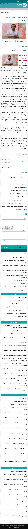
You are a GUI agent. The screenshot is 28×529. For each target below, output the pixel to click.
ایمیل (24, 221)
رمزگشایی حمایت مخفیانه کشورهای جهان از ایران (16, 304)
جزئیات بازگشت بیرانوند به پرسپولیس (18, 197)
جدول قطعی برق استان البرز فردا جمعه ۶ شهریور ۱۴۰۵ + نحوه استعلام (14, 419)
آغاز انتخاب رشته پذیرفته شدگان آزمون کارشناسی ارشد (15, 287)
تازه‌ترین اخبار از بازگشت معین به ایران (18, 334)
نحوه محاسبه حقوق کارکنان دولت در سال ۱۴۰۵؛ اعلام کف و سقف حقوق (15, 351)
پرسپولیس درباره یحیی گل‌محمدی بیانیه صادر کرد (16, 184)
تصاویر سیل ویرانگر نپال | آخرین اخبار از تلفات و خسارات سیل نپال (14, 346)
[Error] (2, 167)
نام (24, 218)
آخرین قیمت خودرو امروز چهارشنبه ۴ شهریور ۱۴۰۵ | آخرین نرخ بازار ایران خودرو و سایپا (14, 379)
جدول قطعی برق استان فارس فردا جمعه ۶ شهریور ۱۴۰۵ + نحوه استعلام (14, 429)
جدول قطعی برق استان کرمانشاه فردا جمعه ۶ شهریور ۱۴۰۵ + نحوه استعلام (14, 261)
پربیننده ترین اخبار (20, 247)
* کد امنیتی (24, 225)
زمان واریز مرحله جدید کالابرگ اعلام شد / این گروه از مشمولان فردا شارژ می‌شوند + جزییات (16, 364)
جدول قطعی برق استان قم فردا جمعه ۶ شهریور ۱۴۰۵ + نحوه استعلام (15, 439)
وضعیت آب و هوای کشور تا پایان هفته (18, 331)
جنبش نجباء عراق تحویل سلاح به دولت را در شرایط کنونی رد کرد (14, 266)
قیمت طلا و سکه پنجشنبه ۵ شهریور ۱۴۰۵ (18, 254)
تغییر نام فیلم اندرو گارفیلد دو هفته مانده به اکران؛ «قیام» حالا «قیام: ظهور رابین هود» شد (14, 374)
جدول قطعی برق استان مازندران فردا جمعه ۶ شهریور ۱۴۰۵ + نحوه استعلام (14, 271)
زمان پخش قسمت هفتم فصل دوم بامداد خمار (17, 342)
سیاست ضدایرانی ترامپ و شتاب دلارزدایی (17, 310)
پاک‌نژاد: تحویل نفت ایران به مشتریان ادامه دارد (16, 398)
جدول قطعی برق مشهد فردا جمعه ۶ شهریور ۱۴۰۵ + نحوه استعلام (15, 413)
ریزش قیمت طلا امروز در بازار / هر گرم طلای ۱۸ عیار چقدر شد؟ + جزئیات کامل (14, 390)
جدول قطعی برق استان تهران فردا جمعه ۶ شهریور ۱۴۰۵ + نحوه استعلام (14, 444)
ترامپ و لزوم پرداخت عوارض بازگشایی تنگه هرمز (16, 307)
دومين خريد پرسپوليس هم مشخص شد (18, 178)
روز (24, 250)
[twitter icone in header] (3, 4)
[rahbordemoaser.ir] (22, 5)
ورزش (18, 46)
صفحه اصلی (24, 46)
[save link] (8, 162)
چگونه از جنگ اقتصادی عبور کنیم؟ (19, 297)
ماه (12, 250)
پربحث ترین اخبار (7, 247)
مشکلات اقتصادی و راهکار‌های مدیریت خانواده (16, 313)
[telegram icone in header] (7, 4)
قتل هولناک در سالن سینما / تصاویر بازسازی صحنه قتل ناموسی (15, 338)
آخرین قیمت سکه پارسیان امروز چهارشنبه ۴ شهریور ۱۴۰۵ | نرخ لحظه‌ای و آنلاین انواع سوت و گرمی (14, 384)
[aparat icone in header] (5, 4)
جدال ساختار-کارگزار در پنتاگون (20, 316)
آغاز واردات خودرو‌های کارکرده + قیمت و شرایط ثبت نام (15, 355)
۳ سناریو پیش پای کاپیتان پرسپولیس (18, 190)
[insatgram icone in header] (1, 4)
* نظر (24, 230)
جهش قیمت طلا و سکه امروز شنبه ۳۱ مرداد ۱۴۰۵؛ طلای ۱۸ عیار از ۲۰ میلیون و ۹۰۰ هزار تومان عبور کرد (14, 326)
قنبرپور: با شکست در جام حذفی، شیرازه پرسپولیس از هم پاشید (14, 206)
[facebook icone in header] (5, 159)
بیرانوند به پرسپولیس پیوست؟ (20, 187)
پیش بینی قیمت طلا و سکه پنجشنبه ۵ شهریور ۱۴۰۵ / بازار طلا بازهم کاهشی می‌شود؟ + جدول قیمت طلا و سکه (14, 359)
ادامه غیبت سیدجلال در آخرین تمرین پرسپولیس (16, 203)
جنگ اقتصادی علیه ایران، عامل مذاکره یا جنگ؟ (16, 300)
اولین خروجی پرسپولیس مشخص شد (18, 181)
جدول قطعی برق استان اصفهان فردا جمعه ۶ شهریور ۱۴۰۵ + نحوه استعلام (15, 434)
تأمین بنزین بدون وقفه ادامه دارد (19, 280)
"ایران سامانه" (11, 527)
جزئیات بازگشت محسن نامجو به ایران (18, 283)
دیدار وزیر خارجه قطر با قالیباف (20, 401)
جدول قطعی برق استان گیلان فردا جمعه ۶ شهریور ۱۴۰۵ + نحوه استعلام (14, 424)
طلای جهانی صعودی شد (21, 290)
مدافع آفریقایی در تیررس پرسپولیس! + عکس (17, 200)
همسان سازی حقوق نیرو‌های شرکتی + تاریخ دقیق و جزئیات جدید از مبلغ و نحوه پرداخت (15, 369)
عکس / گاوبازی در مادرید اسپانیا (19, 257)
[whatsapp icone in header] (8, 159)
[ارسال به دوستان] (5, 162)
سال (6, 250)
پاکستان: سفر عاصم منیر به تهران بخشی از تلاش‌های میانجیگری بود (16, 276)
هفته (18, 250)
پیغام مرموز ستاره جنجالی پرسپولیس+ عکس (17, 193)
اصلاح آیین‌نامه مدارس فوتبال (20, 209)
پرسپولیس (25, 60)
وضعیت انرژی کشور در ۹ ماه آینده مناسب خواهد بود (15, 461)
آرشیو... (3, 318)
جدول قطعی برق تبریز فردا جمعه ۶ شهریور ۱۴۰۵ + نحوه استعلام (15, 408)
